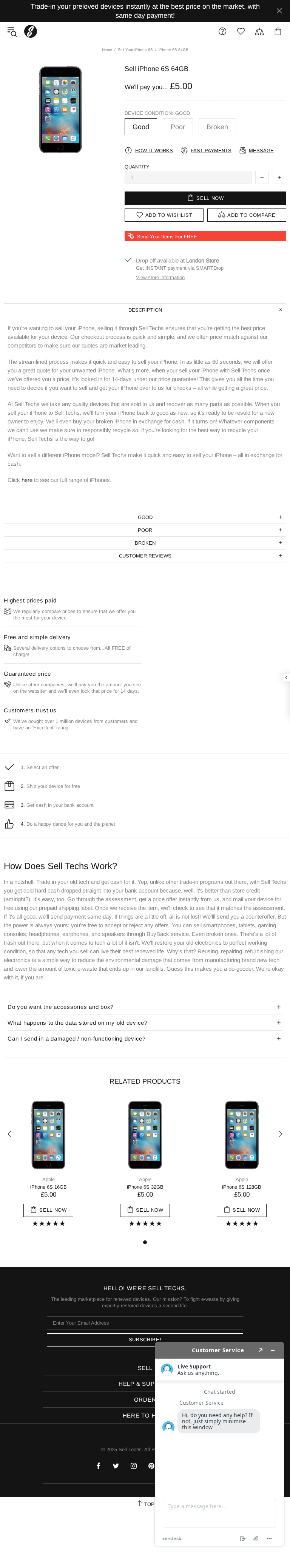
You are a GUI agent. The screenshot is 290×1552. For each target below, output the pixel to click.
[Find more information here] (219, 1444)
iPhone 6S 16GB (48, 1187)
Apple (48, 1179)
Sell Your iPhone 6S (135, 50)
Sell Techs (30, 31)
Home (107, 50)
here (27, 480)
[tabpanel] (48, 1168)
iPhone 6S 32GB (145, 1187)
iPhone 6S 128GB (241, 1187)
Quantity (137, 167)
